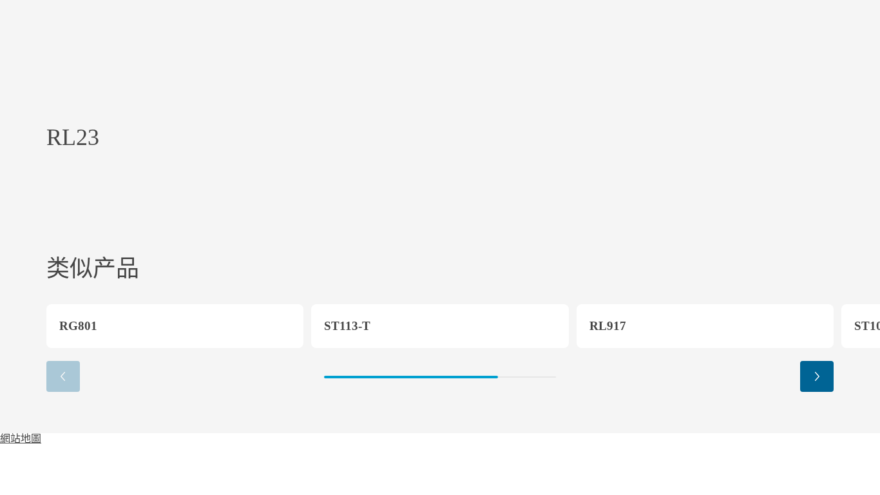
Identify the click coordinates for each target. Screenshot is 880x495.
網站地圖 (20, 438)
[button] (817, 376)
